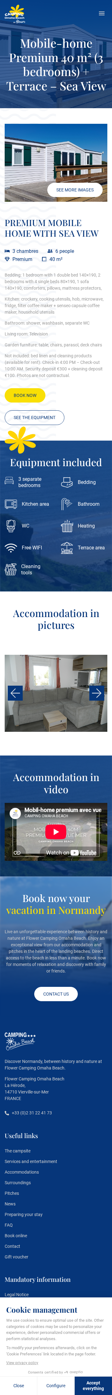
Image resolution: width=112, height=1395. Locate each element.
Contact (12, 1246)
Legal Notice (17, 1294)
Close (18, 1385)
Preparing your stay (24, 1214)
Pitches (12, 1193)
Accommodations (22, 1172)
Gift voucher (16, 1256)
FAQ (9, 1225)
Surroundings (18, 1182)
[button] (101, 14)
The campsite (17, 1150)
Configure (55, 1385)
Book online (16, 1235)
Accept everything (93, 1385)
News (10, 1203)
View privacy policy (22, 1363)
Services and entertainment (31, 1161)
